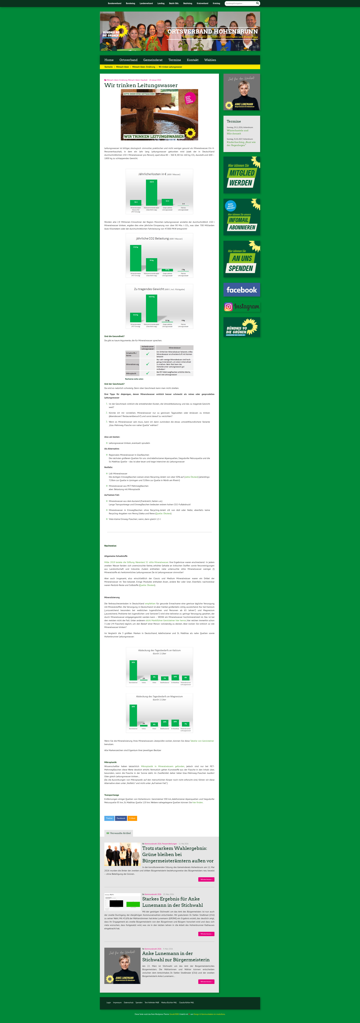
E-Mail (132, 818)
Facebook (121, 818)
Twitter (109, 818)
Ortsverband (129, 60)
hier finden (197, 802)
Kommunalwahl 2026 (153, 844)
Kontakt (193, 60)
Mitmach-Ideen (122, 66)
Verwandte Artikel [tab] (120, 833)
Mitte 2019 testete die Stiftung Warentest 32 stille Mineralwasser (136, 562)
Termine (174, 60)
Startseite (108, 66)
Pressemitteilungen (169, 844)
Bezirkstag (187, 3)
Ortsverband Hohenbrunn (212, 31)
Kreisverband (202, 3)
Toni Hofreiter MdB (152, 1002)
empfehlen (150, 603)
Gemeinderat (153, 60)
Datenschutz (128, 1002)
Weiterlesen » (206, 879)
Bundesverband (114, 3)
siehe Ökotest (191, 476)
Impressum (117, 1002)
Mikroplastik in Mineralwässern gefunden (162, 766)
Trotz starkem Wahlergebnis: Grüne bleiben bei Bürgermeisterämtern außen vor (178, 854)
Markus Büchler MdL (169, 1002)
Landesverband (146, 3)
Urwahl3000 (174, 1014)
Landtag (161, 3)
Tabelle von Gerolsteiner (202, 740)
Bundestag (130, 3)
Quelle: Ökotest (163, 513)
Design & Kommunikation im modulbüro (209, 1014)
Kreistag (216, 3)
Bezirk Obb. (174, 3)
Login (109, 1002)
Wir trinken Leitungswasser (141, 85)
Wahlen (210, 60)
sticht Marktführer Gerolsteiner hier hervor (166, 620)
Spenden (139, 1002)
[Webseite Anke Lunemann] (241, 109)
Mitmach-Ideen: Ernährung (143, 66)
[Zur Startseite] (115, 37)
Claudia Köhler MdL (186, 1002)
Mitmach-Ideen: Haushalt (137, 80)
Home (109, 60)
